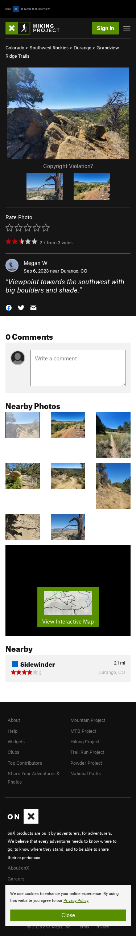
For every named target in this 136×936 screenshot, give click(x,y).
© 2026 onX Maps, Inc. (49, 926)
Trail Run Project (87, 752)
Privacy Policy (75, 900)
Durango (82, 47)
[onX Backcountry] (27, 9)
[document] (68, 905)
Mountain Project (87, 720)
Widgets (16, 741)
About (14, 720)
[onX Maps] (23, 822)
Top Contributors (25, 763)
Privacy (102, 926)
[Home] (36, 28)
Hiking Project (84, 741)
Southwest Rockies (49, 47)
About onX (18, 868)
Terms (83, 926)
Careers (16, 879)
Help (12, 731)
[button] (8, 307)
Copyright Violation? (68, 166)
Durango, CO (74, 271)
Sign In (105, 28)
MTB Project (83, 731)
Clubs (13, 752)
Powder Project (86, 763)
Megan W (36, 262)
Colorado (14, 47)
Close (68, 915)
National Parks (85, 773)
